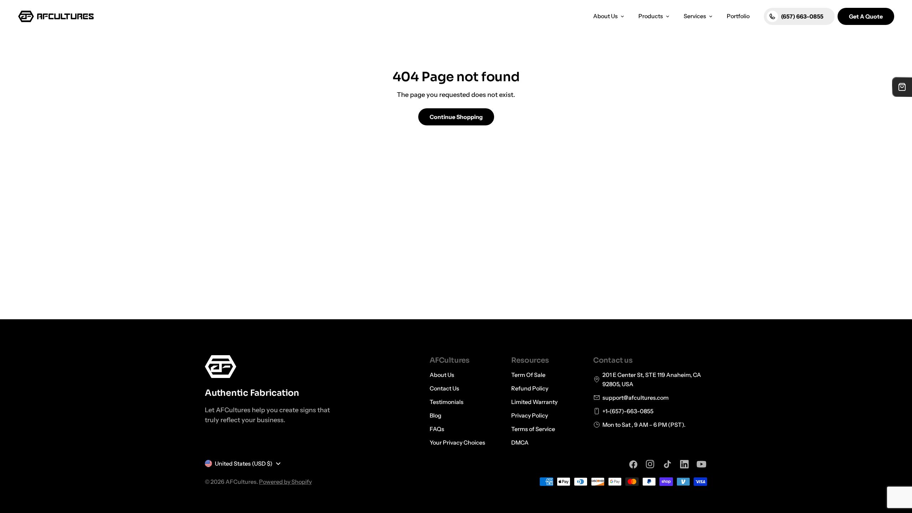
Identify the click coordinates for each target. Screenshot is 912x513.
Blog (435, 415)
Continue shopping (456, 116)
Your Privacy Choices (457, 442)
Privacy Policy (529, 415)
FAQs (437, 428)
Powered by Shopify (285, 481)
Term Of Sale (528, 374)
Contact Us (444, 388)
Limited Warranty (534, 401)
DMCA (520, 442)
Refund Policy (529, 388)
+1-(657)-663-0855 (627, 411)
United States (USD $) (244, 463)
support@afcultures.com (635, 397)
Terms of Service (533, 428)
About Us (442, 374)
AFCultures (241, 481)
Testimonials (446, 401)
